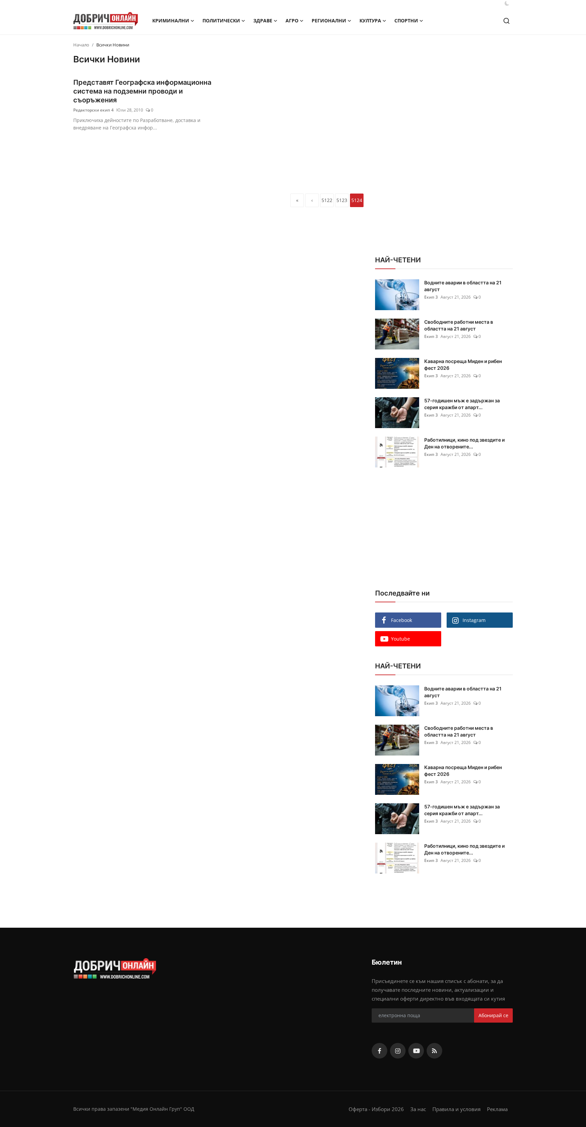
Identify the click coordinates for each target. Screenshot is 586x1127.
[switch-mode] (507, 3)
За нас (418, 1109)
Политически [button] (221, 20)
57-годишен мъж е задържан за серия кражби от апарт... (462, 404)
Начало (81, 45)
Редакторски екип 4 (93, 110)
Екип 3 (431, 297)
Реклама (497, 1109)
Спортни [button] (406, 20)
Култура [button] (370, 20)
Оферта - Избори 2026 (376, 1109)
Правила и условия (456, 1109)
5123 (341, 200)
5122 (326, 200)
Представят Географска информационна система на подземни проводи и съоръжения (142, 91)
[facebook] (379, 1051)
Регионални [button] (329, 20)
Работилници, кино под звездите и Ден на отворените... (464, 443)
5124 (356, 200)
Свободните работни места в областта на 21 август (458, 325)
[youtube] (416, 1051)
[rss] (434, 1051)
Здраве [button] (262, 20)
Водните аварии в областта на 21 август (463, 286)
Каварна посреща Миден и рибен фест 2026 (463, 364)
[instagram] (398, 1051)
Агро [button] (292, 20)
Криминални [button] (170, 20)
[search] (506, 21)
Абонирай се (493, 1015)
